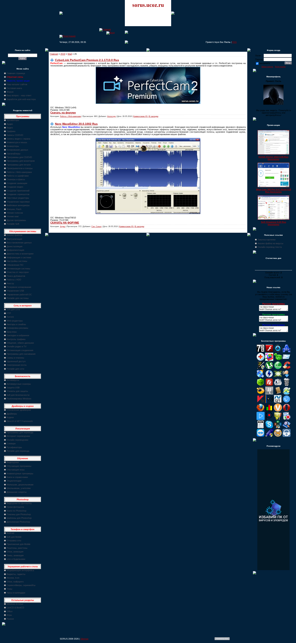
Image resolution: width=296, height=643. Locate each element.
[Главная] (105, 29)
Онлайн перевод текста (270, 247)
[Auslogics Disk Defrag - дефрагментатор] (269, 360)
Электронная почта (16, 365)
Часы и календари (16, 592)
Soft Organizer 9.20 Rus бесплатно (273, 223)
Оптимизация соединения (20, 350)
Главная (54, 54)
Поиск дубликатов (16, 276)
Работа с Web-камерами (19, 172)
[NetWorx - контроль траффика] (269, 410)
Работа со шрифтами (18, 176)
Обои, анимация (15, 551)
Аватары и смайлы (16, 324)
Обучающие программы (19, 466)
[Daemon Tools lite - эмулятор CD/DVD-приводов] (269, 377)
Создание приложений (18, 190)
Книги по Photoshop (16, 511)
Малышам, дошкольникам (20, 484)
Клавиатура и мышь (17, 142)
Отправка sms (14, 540)
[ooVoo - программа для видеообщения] (278, 410)
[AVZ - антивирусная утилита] (261, 368)
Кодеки (10, 417)
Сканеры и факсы (16, 179)
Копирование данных (17, 150)
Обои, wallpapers (15, 581)
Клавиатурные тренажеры (20, 473)
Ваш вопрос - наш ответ (19, 95)
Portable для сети (15, 369)
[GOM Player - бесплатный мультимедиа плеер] (261, 394)
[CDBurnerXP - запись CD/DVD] (261, 377)
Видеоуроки (13, 462)
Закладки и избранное (18, 335)
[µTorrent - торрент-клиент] (269, 368)
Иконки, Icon (13, 578)
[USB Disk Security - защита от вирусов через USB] (269, 436)
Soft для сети (13, 309)
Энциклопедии (14, 481)
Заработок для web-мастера (21, 99)
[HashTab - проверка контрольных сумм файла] (269, 394)
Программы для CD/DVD (19, 157)
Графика (11, 131)
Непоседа (111, 116)
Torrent (10, 317)
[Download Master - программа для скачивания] (287, 377)
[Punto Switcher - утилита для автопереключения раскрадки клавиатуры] (269, 419)
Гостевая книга (14, 88)
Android (10, 533)
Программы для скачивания (21, 354)
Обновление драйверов (19, 410)
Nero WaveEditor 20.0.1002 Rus (76, 123)
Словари (11, 443)
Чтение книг (13, 216)
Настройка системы (17, 261)
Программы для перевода (20, 432)
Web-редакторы (15, 320)
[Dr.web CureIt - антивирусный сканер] (261, 385)
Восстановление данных (19, 242)
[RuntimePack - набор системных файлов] (261, 427)
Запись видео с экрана (18, 138)
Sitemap (84, 639)
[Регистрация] (67, 36)
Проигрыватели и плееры (20, 168)
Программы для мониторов (21, 161)
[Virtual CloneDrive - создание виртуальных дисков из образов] (278, 436)
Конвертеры (13, 146)
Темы (9, 589)
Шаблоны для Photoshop (19, 518)
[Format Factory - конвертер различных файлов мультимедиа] (278, 385)
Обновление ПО (15, 265)
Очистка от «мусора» (18, 272)
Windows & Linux (15, 604)
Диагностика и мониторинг (20, 253)
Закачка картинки (266, 239)
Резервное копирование (19, 287)
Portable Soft (13, 224)
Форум (10, 92)
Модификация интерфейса (20, 570)
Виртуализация (14, 239)
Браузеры (12, 332)
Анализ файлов (14, 235)
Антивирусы (13, 380)
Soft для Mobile (14, 537)
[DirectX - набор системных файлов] (278, 377)
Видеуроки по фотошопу (19, 503)
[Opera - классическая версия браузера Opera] (287, 410)
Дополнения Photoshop (18, 522)
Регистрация (280, 67)
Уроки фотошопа (15, 507)
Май (70, 54)
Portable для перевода (18, 451)
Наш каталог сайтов (17, 84)
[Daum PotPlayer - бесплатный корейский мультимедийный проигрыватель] (261, 419)
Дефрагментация (15, 250)
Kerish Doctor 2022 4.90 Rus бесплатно (273, 158)
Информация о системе (19, 257)
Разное (10, 619)
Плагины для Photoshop (19, 514)
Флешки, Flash (14, 209)
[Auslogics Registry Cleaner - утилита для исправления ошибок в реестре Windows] (278, 360)
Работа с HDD (14, 279)
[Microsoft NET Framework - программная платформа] (278, 402)
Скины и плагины (15, 358)
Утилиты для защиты (17, 391)
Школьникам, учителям (19, 488)
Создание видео (15, 187)
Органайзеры (13, 153)
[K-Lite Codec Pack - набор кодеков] (287, 394)
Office (9, 611)
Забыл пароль (267, 67)
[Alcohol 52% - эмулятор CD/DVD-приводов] (287, 351)
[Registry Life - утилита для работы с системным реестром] (278, 419)
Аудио (10, 124)
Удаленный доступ (16, 361)
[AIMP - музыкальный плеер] (278, 351)
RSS (234, 42)
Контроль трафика (16, 339)
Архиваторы (13, 120)
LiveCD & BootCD (15, 607)
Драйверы (12, 413)
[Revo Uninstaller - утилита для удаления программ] (287, 419)
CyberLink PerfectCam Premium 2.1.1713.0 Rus (87, 60)
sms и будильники (16, 559)
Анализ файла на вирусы (270, 243)
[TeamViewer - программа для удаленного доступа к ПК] (261, 436)
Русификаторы (14, 447)
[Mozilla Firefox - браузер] (261, 410)
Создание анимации (17, 183)
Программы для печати (19, 164)
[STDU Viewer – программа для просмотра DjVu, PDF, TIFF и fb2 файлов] (287, 427)
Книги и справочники (17, 477)
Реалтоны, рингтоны (17, 548)
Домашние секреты (17, 492)
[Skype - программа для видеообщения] (269, 427)
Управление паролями (18, 202)
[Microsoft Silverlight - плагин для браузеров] (287, 402)
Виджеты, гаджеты (16, 574)
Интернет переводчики (18, 436)
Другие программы (16, 220)
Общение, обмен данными (20, 343)
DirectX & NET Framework (20, 421)
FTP (9, 313)
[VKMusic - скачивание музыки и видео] (287, 436)
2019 (62, 54)
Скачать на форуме (63, 112)
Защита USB (13, 387)
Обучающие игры (16, 469)
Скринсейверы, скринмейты (21, 585)
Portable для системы (18, 298)
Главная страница (16, 73)
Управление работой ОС (19, 294)
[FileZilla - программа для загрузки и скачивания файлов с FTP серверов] (269, 385)
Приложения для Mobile (18, 544)
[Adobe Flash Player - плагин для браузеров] (269, 351)
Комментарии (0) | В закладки (145, 116)
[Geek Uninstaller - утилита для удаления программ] (287, 385)
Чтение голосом (15, 213)
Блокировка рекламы (17, 328)
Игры (9, 615)
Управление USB (15, 290)
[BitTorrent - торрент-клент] (278, 368)
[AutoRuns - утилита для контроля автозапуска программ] (287, 360)
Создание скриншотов (18, 194)
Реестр (10, 283)
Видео (10, 127)
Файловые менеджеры (18, 205)
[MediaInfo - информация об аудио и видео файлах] (269, 402)
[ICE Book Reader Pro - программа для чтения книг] (278, 394)
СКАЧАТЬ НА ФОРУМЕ (64, 222)
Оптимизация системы (18, 268)
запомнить (264, 63)
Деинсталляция (14, 246)
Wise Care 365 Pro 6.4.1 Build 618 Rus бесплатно (273, 190)
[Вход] (110, 32)
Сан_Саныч (96, 226)
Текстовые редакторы (18, 198)
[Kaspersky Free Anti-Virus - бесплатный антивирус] (261, 402)
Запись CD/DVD (15, 135)
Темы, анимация (15, 555)
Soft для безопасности (18, 395)
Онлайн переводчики (17, 440)
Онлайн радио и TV (16, 346)
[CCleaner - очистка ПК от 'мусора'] (287, 368)
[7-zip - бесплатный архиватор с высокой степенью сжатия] (261, 351)
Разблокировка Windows (19, 398)
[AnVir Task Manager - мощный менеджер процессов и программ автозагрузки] (261, 360)
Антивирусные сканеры (19, 384)
